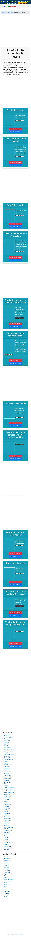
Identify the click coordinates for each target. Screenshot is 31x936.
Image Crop (7, 794)
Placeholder (7, 813)
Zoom (5, 896)
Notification (7, 810)
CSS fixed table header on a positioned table (15, 623)
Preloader (6, 817)
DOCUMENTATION (15, 132)
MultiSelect (7, 806)
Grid (5, 784)
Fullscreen (7, 780)
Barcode (6, 739)
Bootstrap (7, 863)
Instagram (7, 797)
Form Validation (8, 777)
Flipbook (6, 773)
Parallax (6, 811)
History (6, 785)
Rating (5, 822)
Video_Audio (7, 895)
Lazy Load (7, 799)
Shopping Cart (8, 830)
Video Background (9, 842)
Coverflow (7, 756)
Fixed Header (7, 771)
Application (7, 860)
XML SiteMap (20, 934)
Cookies (6, 752)
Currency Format (8, 758)
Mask (5, 803)
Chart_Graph (7, 869)
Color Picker (7, 747)
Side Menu (7, 832)
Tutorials (6, 893)
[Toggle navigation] (28, 6)
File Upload (7, 768)
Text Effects (7, 891)
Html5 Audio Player (9, 787)
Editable (6, 763)
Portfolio (6, 815)
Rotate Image (7, 823)
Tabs (5, 889)
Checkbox (7, 746)
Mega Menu (7, 804)
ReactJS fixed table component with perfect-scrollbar (15, 435)
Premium (6, 884)
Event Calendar (8, 765)
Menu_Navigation (9, 879)
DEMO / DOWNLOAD (15, 129)
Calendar (6, 865)
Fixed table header (15, 110)
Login (5, 801)
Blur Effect (7, 740)
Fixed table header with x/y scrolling (15, 234)
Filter (5, 770)
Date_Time (7, 870)
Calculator (7, 742)
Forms (5, 874)
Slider (5, 886)
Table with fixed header (15, 403)
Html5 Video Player (9, 792)
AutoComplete (8, 737)
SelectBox (6, 829)
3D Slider (6, 735)
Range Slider (7, 820)
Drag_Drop (7, 872)
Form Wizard (7, 778)
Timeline (6, 837)
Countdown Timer (9, 754)
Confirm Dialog (8, 749)
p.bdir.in (14, 934)
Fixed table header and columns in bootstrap (15, 301)
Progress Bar (7, 818)
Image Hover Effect (9, 796)
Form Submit (7, 775)
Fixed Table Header (20, 120)
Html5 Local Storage (9, 791)
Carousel (6, 867)
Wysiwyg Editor (8, 848)
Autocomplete (8, 862)
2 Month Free (12, 1)
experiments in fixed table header (15, 533)
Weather (6, 844)
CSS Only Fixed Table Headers (15, 139)
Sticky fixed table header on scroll (15, 334)
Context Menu (8, 751)
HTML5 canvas (8, 789)
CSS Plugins (10, 12)
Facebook (6, 766)
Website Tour (7, 846)
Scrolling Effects (8, 827)
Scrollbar (6, 825)
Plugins (6, 883)
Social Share (7, 834)
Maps (5, 877)
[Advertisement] (15, 30)
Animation (7, 858)
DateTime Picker (8, 759)
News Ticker (7, 808)
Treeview (6, 841)
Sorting (6, 836)
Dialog (5, 761)
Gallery (6, 876)
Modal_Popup (8, 881)
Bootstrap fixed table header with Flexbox (15, 592)
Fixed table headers (15, 563)
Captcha (6, 744)
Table (5, 888)
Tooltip (6, 839)
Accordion (7, 857)
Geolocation (7, 782)
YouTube (6, 849)
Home (4, 12)
